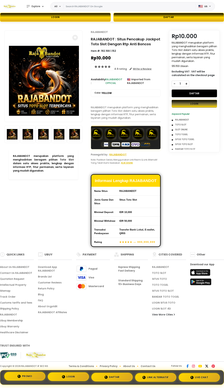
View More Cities (163, 314)
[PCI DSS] (8, 355)
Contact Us (148, 366)
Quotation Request (12, 279)
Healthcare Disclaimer (14, 332)
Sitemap (5, 291)
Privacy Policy (108, 366)
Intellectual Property (13, 285)
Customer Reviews (50, 282)
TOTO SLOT (159, 273)
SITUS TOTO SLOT (163, 291)
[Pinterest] (213, 366)
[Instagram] (193, 366)
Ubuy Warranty (9, 326)
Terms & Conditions (81, 366)
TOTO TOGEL (160, 285)
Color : (103, 93)
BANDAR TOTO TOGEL (165, 296)
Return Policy (46, 288)
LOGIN (55, 17)
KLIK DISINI (127, 162)
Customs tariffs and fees (16, 302)
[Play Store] (200, 283)
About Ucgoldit (47, 306)
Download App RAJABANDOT (47, 268)
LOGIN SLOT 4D (161, 308)
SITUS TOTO (159, 279)
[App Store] (200, 273)
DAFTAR (194, 93)
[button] (75, 37)
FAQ (40, 300)
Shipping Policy (9, 308)
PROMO (27, 376)
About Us (129, 366)
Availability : (98, 81)
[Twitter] (207, 366)
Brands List (45, 276)
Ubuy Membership (11, 320)
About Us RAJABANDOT (14, 267)
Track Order (8, 296)
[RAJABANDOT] (10, 6)
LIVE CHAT (201, 376)
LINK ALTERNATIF (158, 376)
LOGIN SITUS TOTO (163, 302)
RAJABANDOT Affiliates (52, 312)
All (55, 6)
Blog (41, 294)
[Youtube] (200, 366)
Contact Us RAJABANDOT (16, 273)
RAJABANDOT (99, 32)
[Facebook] (187, 366)
